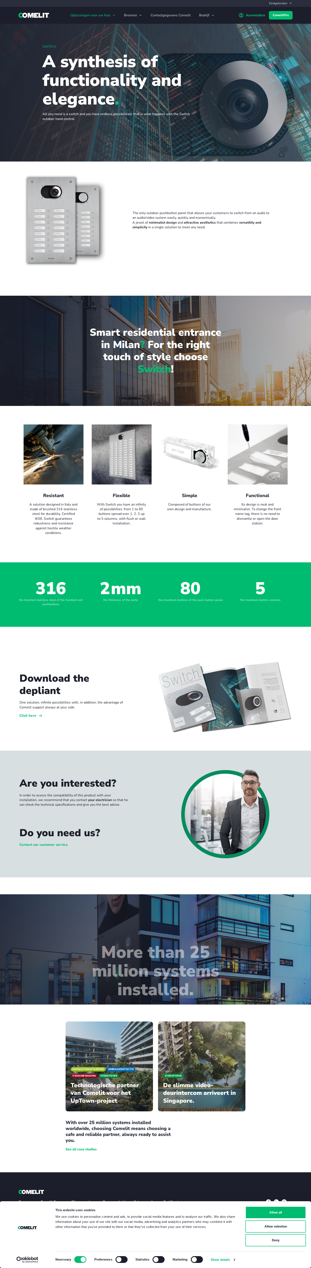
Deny (275, 1240)
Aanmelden (255, 15)
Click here (27, 715)
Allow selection (275, 1226)
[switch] (122, 1259)
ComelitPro (281, 15)
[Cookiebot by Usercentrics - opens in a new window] (27, 1260)
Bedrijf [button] (204, 15)
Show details (220, 1259)
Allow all (275, 1212)
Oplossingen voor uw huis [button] (90, 15)
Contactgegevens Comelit (171, 15)
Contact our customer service (43, 844)
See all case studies (81, 1149)
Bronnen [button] (131, 15)
